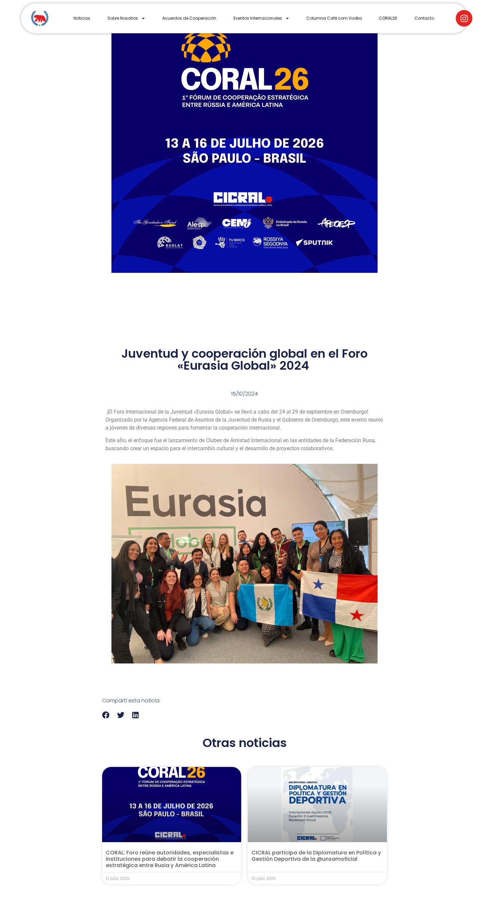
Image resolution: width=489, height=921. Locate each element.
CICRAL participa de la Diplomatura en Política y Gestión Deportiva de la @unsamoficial (316, 856)
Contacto (424, 18)
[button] (106, 715)
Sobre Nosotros (122, 18)
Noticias (82, 18)
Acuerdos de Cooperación (189, 18)
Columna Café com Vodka (334, 18)
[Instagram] (464, 18)
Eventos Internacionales (258, 18)
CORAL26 (388, 18)
